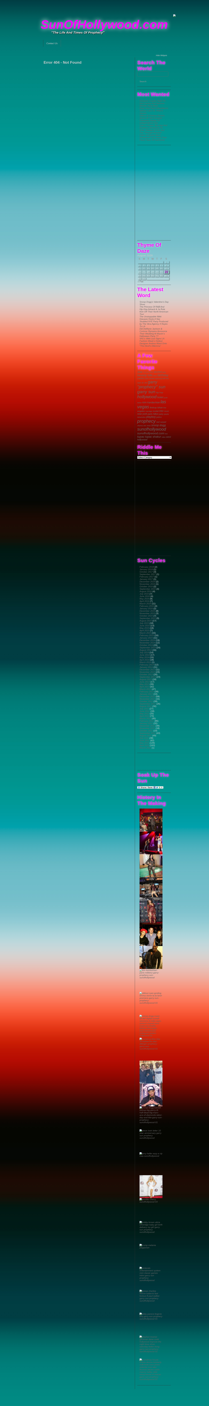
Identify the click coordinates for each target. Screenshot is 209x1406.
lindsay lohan (156, 407)
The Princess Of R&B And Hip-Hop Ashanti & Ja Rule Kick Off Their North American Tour (154, 310)
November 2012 (147, 699)
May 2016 (144, 598)
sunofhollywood (151, 429)
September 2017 (148, 574)
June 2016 (145, 596)
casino (140, 378)
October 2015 (146, 616)
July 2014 (144, 652)
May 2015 (144, 628)
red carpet (161, 422)
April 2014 (144, 660)
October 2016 (146, 586)
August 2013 (146, 679)
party (161, 414)
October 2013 (146, 674)
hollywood (147, 396)
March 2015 (145, 633)
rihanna (140, 426)
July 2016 (144, 594)
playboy (151, 416)
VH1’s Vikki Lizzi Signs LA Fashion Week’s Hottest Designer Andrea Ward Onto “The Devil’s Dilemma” (153, 342)
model (156, 411)
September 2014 (148, 647)
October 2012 (146, 701)
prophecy (146, 421)
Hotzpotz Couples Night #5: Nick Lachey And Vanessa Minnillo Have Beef (153, 103)
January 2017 (146, 579)
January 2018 (146, 569)
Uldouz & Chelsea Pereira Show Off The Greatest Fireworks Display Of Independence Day (152, 119)
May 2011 (144, 743)
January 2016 (146, 608)
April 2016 (144, 601)
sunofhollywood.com (150, 433)
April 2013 (144, 686)
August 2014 (146, 650)
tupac (141, 436)
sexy (149, 426)
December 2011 (147, 726)
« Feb (140, 281)
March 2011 (145, 748)
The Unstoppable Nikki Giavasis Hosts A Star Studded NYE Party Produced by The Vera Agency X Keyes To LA (154, 321)
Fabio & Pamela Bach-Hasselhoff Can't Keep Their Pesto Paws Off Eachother (153, 137)
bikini (155, 376)
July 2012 (144, 708)
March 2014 (145, 662)
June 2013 (145, 682)
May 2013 (144, 684)
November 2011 (147, 728)
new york (142, 414)
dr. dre (144, 383)
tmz (166, 434)
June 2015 (145, 625)
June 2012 (145, 711)
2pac (140, 371)
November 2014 (147, 642)
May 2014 (144, 657)
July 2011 (144, 738)
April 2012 (144, 716)
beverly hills (145, 375)
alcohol (158, 372)
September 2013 (148, 677)
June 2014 (145, 655)
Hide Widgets (161, 55)
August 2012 (146, 706)
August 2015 (146, 620)
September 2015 (148, 618)
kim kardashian (151, 402)
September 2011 (148, 733)
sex (144, 426)
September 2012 (148, 704)
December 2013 (147, 669)
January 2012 (146, 723)
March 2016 (145, 603)
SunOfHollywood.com (104, 24)
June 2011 (145, 740)
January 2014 (146, 667)
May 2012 (144, 713)
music (166, 411)
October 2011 (146, 730)
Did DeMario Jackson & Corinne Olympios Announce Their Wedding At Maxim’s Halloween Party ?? (153, 332)
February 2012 (147, 721)
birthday (163, 375)
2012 (151, 372)
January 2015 (146, 638)
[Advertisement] (104, 7)
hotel (160, 397)
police (159, 417)
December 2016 (147, 581)
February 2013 (147, 691)
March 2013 (145, 689)
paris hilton (153, 414)
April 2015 (144, 630)
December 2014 (147, 640)
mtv (161, 410)
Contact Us (52, 43)
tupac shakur (153, 436)
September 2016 (148, 589)
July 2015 (144, 623)
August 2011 (146, 735)
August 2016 (146, 591)
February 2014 (147, 664)
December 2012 (147, 696)
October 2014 (146, 645)
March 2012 (145, 718)
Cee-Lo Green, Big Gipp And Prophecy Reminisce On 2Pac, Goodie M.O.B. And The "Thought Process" (153, 129)
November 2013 (147, 672)
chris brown (149, 378)
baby (164, 372)
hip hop (159, 392)
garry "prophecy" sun (151, 384)
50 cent (146, 372)
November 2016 (147, 584)
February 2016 (147, 606)
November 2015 (147, 613)
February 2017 (147, 576)
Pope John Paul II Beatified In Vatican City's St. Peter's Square (154, 110)
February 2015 (147, 635)
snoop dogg (158, 425)
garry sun (146, 391)
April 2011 (144, 745)
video (164, 437)
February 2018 (147, 567)
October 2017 (146, 572)
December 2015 (147, 611)
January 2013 (146, 694)
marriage (149, 411)
